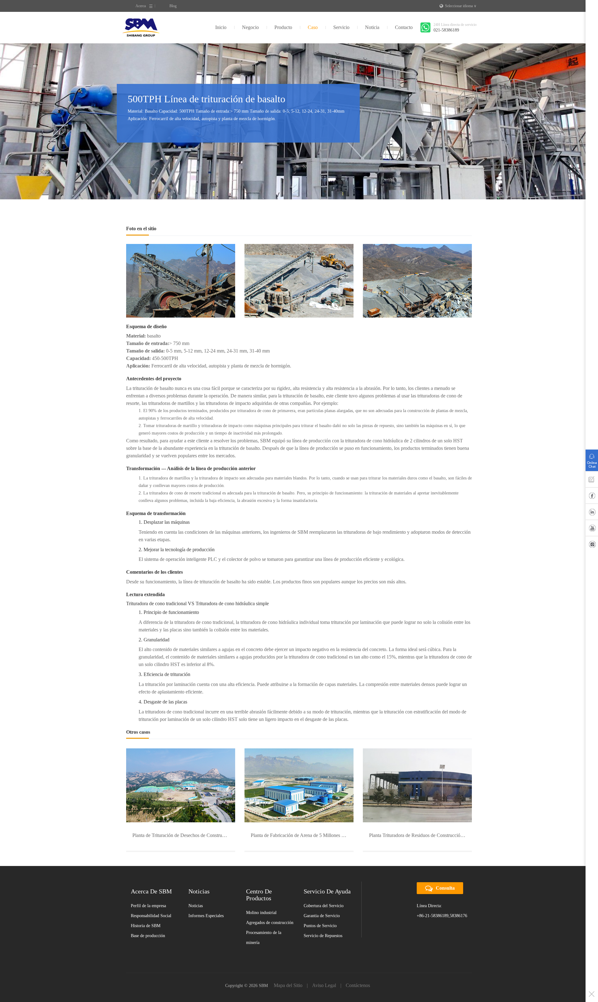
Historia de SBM (145, 925)
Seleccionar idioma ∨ (461, 6)
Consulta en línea (592, 459)
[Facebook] (592, 497)
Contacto (404, 27)
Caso (313, 27)
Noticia (372, 27)
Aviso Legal (324, 985)
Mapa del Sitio (288, 985)
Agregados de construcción (269, 922)
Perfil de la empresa (148, 905)
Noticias (195, 905)
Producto (283, 27)
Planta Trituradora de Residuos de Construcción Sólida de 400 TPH (420, 835)
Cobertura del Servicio (324, 905)
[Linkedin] (592, 513)
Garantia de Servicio (322, 915)
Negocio (250, 27)
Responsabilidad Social (151, 915)
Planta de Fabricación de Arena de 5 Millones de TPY (302, 835)
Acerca (140, 6)
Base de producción (148, 935)
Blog (173, 6)
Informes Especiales (206, 915)
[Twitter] (592, 545)
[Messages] (592, 481)
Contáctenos (358, 985)
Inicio (220, 27)
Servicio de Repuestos (323, 935)
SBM (140, 27)
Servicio (341, 27)
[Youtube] (592, 529)
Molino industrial (261, 912)
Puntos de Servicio (320, 925)
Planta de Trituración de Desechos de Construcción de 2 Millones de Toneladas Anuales (183, 835)
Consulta (445, 888)
